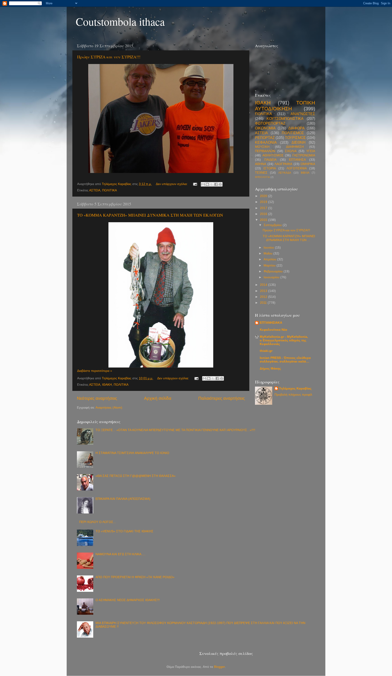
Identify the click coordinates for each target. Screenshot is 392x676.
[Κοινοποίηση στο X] (211, 184)
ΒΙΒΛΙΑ (305, 172)
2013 (264, 291)
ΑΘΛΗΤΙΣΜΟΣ (273, 155)
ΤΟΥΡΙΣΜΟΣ (295, 138)
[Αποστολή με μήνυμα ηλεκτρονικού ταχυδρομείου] (203, 184)
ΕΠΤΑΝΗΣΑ (297, 159)
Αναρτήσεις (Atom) (109, 407)
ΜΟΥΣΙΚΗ (262, 146)
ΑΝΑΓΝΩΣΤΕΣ (303, 114)
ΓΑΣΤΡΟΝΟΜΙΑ (303, 155)
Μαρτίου (270, 265)
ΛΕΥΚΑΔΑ (284, 172)
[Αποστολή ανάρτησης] (194, 184)
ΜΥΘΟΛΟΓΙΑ (262, 177)
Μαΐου (268, 253)
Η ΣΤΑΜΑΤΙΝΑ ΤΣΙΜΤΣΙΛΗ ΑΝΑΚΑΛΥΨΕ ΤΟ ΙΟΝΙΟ (132, 453)
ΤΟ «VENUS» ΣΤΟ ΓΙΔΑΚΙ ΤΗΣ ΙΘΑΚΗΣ (124, 531)
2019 (264, 202)
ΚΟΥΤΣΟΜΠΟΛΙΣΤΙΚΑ (285, 118)
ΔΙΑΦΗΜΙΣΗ (295, 146)
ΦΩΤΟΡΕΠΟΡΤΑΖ (270, 123)
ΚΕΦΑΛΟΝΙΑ (266, 142)
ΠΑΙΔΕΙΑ (270, 159)
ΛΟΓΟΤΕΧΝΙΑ (297, 168)
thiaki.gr (266, 351)
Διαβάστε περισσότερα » (94, 371)
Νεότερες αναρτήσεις (97, 398)
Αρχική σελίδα (157, 398)
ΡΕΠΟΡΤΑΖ (265, 138)
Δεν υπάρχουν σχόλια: (172, 184)
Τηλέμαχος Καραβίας (295, 388)
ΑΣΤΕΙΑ (94, 190)
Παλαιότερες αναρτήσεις (221, 398)
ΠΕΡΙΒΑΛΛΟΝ (265, 151)
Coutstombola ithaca (120, 21)
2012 (264, 297)
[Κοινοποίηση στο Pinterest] (220, 184)
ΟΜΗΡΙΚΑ (308, 164)
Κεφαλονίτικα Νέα (273, 329)
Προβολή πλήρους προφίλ (293, 394)
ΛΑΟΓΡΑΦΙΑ (283, 164)
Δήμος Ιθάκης (270, 368)
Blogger (219, 667)
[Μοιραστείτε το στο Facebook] (216, 184)
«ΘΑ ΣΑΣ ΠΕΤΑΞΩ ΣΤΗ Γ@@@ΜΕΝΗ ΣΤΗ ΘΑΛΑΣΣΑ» (136, 476)
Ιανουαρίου (272, 277)
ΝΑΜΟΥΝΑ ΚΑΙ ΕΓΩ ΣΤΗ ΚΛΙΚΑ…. (120, 554)
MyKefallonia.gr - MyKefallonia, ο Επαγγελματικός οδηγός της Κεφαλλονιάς (284, 340)
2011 (264, 302)
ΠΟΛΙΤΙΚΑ (109, 190)
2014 (264, 284)
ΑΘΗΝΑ (260, 164)
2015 (264, 220)
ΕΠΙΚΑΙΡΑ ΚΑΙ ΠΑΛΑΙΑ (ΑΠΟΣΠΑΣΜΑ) (123, 499)
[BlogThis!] (207, 184)
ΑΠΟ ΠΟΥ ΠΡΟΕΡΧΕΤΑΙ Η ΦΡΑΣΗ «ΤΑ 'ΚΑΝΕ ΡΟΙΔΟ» (135, 577)
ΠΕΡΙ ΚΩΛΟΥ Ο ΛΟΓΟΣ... (97, 522)
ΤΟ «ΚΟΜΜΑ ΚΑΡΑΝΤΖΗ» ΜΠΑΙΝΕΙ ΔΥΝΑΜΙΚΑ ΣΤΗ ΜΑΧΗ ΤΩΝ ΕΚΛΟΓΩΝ (150, 215)
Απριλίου (270, 259)
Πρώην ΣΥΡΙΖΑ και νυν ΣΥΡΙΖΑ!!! (108, 56)
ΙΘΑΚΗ (107, 384)
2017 (264, 208)
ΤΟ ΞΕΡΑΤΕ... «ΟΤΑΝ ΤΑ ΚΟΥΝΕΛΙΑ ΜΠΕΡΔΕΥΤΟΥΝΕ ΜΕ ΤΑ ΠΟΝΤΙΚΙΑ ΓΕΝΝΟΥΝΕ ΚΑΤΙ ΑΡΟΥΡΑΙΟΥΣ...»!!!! (175, 430)
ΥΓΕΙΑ (310, 151)
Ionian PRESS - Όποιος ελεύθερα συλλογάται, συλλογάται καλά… (285, 359)
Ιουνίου (269, 247)
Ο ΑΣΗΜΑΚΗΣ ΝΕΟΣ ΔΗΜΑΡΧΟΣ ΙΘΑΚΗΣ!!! (128, 600)
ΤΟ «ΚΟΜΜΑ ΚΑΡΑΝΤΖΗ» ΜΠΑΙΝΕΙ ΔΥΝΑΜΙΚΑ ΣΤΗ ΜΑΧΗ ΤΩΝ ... (289, 238)
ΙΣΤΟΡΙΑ (269, 168)
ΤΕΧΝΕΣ (261, 172)
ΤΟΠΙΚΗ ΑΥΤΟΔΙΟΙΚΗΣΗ (285, 105)
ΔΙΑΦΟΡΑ (296, 128)
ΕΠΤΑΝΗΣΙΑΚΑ (271, 322)
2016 (264, 214)
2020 (264, 196)
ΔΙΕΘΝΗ (299, 142)
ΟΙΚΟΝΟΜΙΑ (265, 128)
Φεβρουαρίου (274, 271)
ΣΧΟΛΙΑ (290, 151)
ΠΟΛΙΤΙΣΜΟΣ (293, 133)
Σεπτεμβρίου (273, 225)
